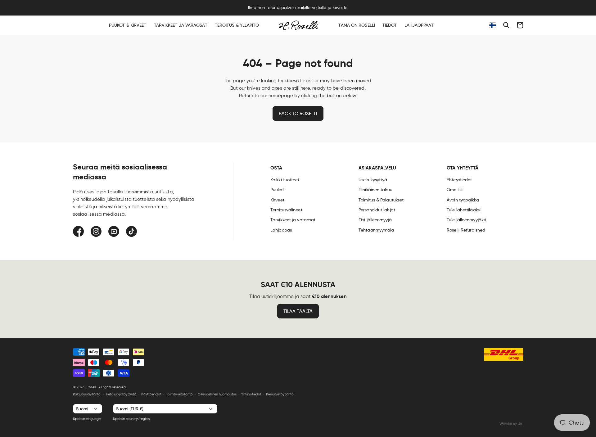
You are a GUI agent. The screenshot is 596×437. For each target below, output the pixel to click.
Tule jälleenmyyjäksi (466, 220)
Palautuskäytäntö (87, 394)
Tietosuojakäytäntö (121, 394)
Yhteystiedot (459, 179)
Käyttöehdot (151, 394)
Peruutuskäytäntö (280, 394)
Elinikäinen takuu (375, 189)
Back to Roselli (298, 113)
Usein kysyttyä (373, 179)
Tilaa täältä (298, 311)
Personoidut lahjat (377, 210)
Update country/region (131, 419)
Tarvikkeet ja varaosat (292, 220)
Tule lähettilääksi (464, 210)
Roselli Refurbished (466, 230)
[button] (506, 25)
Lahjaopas (281, 230)
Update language (87, 419)
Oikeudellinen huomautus (217, 394)
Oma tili (455, 189)
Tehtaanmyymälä (376, 230)
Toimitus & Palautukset (381, 200)
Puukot (277, 189)
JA (520, 423)
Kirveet (277, 200)
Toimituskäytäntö (179, 394)
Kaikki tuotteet (285, 179)
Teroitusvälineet (286, 210)
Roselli (92, 387)
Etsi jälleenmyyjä (375, 220)
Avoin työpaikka (463, 200)
